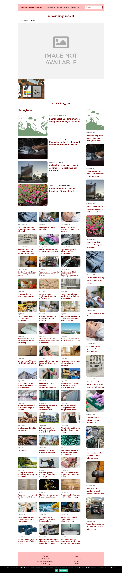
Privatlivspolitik (63, 570)
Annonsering (51, 7)
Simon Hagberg (63, 139)
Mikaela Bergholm (64, 185)
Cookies (66, 7)
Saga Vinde (62, 115)
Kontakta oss (75, 7)
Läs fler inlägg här (61, 103)
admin (33, 20)
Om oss (59, 7)
